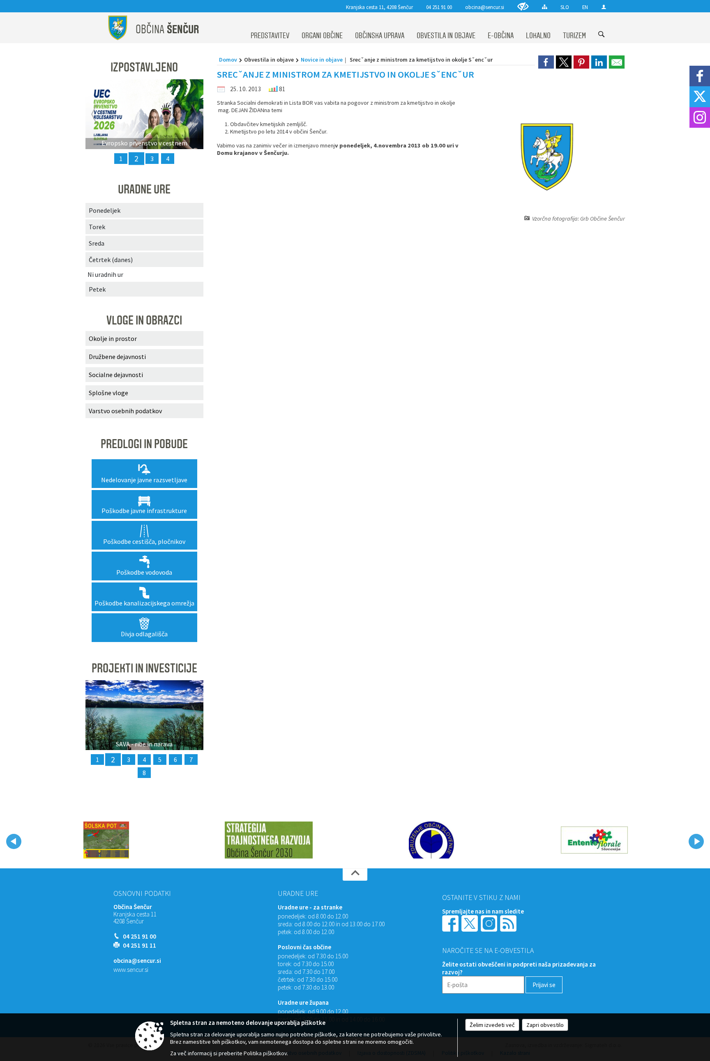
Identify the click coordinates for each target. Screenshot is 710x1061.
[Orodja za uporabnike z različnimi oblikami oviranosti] (523, 6)
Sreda (96, 243)
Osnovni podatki (142, 893)
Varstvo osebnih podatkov (125, 411)
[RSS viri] (509, 923)
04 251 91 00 (439, 7)
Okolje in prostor (113, 338)
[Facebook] (699, 76)
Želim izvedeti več (492, 1025)
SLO (564, 7)
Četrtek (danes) (111, 259)
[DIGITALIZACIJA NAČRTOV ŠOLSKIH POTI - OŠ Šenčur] (106, 840)
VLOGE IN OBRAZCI (144, 320)
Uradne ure (298, 893)
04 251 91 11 (139, 945)
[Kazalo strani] (544, 6)
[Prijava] (603, 6)
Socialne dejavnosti (116, 375)
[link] (546, 62)
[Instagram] (699, 117)
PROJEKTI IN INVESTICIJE (144, 668)
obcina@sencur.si (484, 7)
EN (585, 7)
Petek (97, 289)
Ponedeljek (104, 210)
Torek (97, 227)
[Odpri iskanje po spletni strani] (601, 34)
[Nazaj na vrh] (355, 874)
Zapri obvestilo (545, 1025)
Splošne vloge (108, 393)
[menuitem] (269, 28)
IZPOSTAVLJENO (144, 67)
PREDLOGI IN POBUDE (144, 444)
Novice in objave (322, 59)
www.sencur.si (130, 970)
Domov (228, 59)
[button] (13, 841)
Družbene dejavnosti (117, 356)
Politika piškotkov (265, 1053)
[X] (699, 96)
